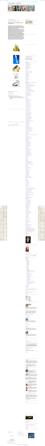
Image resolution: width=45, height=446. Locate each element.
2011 (26, 285)
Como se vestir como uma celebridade (29, 90)
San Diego (27, 208)
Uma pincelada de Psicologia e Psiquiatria (31, 282)
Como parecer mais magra (28, 89)
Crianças (26, 96)
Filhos (26, 147)
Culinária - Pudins (27, 111)
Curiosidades (27, 124)
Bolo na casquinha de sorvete (29, 283)
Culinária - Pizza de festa (28, 109)
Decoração (27, 126)
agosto (27, 264)
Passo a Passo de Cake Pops (28, 189)
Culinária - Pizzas (27, 110)
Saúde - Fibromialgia (28, 211)
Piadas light (27, 193)
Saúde (26, 210)
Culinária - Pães (27, 107)
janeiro (27, 284)
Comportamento (27, 92)
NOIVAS (26, 181)
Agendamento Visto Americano (21, 433)
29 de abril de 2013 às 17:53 (16, 95)
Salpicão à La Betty (28, 277)
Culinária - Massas (27, 105)
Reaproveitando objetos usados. (31, 380)
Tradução (26, 222)
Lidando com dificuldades (28, 161)
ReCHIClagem (27, 326)
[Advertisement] (20, 13)
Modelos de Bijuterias (28, 176)
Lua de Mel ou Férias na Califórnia (29, 164)
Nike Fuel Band (27, 180)
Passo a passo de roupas (28, 191)
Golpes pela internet (27, 150)
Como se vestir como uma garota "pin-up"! (32, 383)
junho (27, 266)
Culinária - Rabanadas (28, 112)
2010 (26, 286)
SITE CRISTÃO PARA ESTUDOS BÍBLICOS (30, 350)
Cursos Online (28, 278)
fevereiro (28, 269)
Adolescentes (27, 68)
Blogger (27, 444)
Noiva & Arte (27, 323)
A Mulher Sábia (27, 66)
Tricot (26, 223)
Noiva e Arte (27, 348)
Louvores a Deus (27, 163)
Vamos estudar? (27, 225)
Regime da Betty (27, 205)
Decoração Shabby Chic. (28, 127)
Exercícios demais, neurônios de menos (30, 281)
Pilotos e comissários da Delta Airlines (29, 194)
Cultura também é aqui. (28, 123)
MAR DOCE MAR (27, 317)
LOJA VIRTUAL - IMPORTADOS (29, 162)
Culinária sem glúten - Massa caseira (29, 120)
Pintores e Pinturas (27, 195)
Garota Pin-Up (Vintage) (28, 149)
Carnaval (26, 81)
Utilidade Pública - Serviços (28, 224)
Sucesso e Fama (27, 220)
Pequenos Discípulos (28, 349)
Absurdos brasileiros (28, 67)
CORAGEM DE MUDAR (28, 95)
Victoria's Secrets (27, 227)
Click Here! (27, 290)
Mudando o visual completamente (29, 177)
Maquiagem (27, 166)
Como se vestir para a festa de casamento (30, 91)
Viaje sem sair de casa (28, 226)
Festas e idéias (27, 146)
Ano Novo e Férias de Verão (28, 71)
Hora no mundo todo (27, 151)
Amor (26, 69)
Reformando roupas (27, 204)
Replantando (27, 207)
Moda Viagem (27, 175)
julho (27, 265)
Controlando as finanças (28, 94)
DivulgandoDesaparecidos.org (12, 440)
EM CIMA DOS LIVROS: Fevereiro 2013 (29, 314)
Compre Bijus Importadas (28, 93)
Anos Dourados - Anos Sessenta (29, 72)
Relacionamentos (27, 206)
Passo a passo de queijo (28, 190)
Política (26, 196)
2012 (26, 260)
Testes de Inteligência (28, 221)
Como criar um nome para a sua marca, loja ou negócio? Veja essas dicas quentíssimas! (32, 360)
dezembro (28, 261)
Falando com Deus (27, 144)
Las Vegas (27, 160)
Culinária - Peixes (27, 108)
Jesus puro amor (11, 95)
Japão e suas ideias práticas (29, 274)
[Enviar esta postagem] (16, 91)
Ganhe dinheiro (27, 148)
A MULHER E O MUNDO (14, 3)
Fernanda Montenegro (28, 145)
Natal (26, 179)
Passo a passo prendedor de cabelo (29, 192)
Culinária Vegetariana (28, 121)
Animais (26, 70)
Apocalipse (27, 73)
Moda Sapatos (27, 174)
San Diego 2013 (27, 209)
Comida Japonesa (28, 273)
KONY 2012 (27, 159)
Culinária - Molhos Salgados (28, 106)
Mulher (26, 178)
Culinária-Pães (27, 122)
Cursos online (27, 125)
